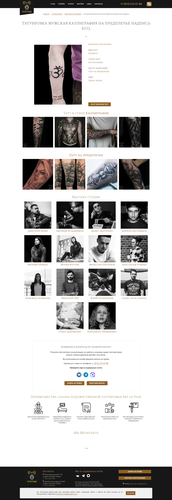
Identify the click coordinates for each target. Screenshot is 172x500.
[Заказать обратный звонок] (149, 4)
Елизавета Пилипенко (102, 332)
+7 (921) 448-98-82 (49, 486)
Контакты (99, 4)
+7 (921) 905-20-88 (49, 479)
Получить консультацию (134, 478)
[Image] (38, 132)
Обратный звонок (97, 383)
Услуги (71, 4)
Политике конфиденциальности (66, 494)
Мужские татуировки (99, 44)
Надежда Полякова (37, 298)
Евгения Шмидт (38, 264)
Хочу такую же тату (99, 104)
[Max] (92, 374)
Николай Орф (70, 298)
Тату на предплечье (98, 71)
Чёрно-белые (95, 80)
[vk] (79, 374)
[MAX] (88, 476)
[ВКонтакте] (77, 476)
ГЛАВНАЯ (46, 14)
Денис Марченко (102, 231)
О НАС (53, 4)
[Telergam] (85, 374)
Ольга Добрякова (70, 332)
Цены (89, 4)
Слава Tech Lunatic (134, 298)
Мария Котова (70, 264)
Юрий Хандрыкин (102, 298)
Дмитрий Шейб (38, 231)
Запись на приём (74, 383)
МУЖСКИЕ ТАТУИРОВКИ (73, 14)
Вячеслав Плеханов (102, 264)
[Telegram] (83, 476)
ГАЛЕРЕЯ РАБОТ (57, 14)
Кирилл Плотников (134, 231)
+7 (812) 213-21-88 (131, 4)
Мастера (80, 4)
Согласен (130, 493)
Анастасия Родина (134, 264)
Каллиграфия (95, 62)
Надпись (93, 53)
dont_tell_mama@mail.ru (138, 484)
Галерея (61, 4)
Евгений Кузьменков (70, 231)
